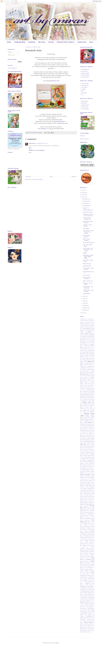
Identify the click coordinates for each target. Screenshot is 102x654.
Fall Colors (91, 428)
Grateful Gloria (85, 458)
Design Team (89, 413)
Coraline (85, 399)
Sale (83, 559)
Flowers (86, 441)
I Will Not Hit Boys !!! (88, 210)
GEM (88, 444)
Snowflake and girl (89, 575)
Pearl (87, 532)
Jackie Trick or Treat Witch (85, 476)
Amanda (82, 326)
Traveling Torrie (83, 608)
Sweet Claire (84, 597)
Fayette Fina (91, 432)
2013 (83, 312)
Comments (12, 55)
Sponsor (81, 583)
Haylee (81, 461)
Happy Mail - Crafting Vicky (88, 260)
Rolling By (92, 550)
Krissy (81, 483)
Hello (87, 463)
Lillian (89, 488)
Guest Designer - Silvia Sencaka (88, 268)
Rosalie (83, 551)
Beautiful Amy (87, 360)
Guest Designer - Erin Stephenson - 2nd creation (88, 249)
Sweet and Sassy (91, 595)
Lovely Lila (86, 496)
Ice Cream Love (91, 468)
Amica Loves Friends (89, 326)
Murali (91, 515)
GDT (81, 444)
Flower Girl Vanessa (86, 439)
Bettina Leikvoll (85, 73)
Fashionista (84, 432)
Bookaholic (91, 372)
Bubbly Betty (82, 380)
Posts (11, 52)
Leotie (87, 486)
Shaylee (86, 570)
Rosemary (86, 553)
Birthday (82, 363)
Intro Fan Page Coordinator (85, 471)
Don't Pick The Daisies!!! (86, 236)
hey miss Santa (88, 464)
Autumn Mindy (85, 352)
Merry (81, 505)
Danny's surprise (89, 407)
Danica (81, 407)
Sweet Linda (91, 597)
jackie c (89, 474)
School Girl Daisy (88, 566)
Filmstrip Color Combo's (65, 42)
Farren (93, 430)
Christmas (82, 396)
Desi (85, 411)
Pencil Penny (92, 532)
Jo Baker (84, 89)
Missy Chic (82, 513)
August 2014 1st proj (89, 348)
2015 (83, 194)
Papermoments (61, 121)
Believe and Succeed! (88, 281)
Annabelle (82, 333)
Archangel (83, 336)
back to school (86, 275)
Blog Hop (83, 367)
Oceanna (85, 524)
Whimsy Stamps (88, 622)
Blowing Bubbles (85, 370)
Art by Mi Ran (90, 336)
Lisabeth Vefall (85, 105)
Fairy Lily (92, 427)
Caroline (81, 388)
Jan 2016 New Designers (89, 477)
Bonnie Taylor (85, 101)
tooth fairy (82, 606)
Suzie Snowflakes (83, 595)
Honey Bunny (83, 468)
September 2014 (90, 567)
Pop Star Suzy (83, 537)
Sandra (92, 561)
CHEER (85, 253)
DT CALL (87, 419)
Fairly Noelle (88, 425)
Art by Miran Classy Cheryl (85, 337)
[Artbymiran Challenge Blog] (15, 184)
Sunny (84, 592)
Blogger (57, 642)
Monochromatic (91, 513)
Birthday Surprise (91, 366)
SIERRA (92, 572)
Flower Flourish (90, 438)
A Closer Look (83, 320)
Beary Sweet (90, 358)
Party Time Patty (83, 529)
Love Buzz (86, 494)
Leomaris (81, 486)
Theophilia (91, 605)
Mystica (81, 517)
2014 (83, 197)
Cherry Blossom (85, 394)
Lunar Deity (90, 499)
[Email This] (47, 132)
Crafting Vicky (86, 402)
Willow (81, 624)
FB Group (41, 42)
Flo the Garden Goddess (88, 242)
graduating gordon (84, 453)
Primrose (91, 539)
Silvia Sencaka (85, 106)
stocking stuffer (91, 589)
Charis (85, 393)
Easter (86, 421)
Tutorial (51, 42)
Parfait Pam (90, 528)
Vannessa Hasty (85, 108)
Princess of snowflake (84, 540)
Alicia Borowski (85, 69)
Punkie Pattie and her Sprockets (88, 222)
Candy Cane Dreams (89, 385)
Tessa (86, 605)
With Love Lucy (87, 631)
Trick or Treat (87, 611)
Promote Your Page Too (84, 138)
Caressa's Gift (90, 386)
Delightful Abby (86, 410)
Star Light (83, 588)
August (85, 208)
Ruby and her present (89, 556)
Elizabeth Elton (83, 424)
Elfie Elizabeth (88, 422)
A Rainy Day (88, 322)
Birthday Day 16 (83, 366)
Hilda (85, 466)
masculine (91, 501)
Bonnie (85, 372)
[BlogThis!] (49, 132)
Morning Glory (85, 515)
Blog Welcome (83, 369)
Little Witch (86, 493)
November (85, 201)
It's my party (89, 472)
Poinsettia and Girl (88, 535)
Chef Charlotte (91, 393)
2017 (83, 190)
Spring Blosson (89, 584)
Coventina (84, 400)
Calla (81, 385)
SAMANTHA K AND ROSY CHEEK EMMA (88, 257)
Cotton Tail (91, 399)
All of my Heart (84, 325)
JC (89, 479)
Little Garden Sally (84, 491)
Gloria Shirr (84, 103)
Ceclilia (83, 389)
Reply (30, 152)
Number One (87, 523)
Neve (88, 517)
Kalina (88, 482)
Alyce (91, 325)
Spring (87, 583)
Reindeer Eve (85, 546)
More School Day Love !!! (88, 272)
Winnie (92, 624)
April (84, 303)
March (84, 305)
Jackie (81, 474)
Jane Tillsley (84, 87)
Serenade (81, 570)
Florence (88, 436)
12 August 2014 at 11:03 (41, 143)
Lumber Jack (84, 499)
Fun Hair (83, 442)
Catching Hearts (91, 388)
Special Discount (88, 581)
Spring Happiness (91, 586)
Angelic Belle (90, 330)
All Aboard (92, 323)
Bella (85, 361)
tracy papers (89, 606)
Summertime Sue (85, 591)
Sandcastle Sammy (84, 561)
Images (91, 469)
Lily (93, 488)
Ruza (93, 558)
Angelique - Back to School (87, 225)
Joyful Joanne (84, 480)
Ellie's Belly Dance (90, 424)
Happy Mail (90, 460)
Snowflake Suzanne (83, 577)
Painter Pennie (87, 526)
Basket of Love (88, 356)
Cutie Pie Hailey (88, 405)
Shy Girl (81, 572)
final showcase (90, 435)
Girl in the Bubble (87, 447)
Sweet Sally (84, 599)
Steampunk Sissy (83, 589)
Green (91, 458)
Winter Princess (90, 627)
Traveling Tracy (91, 608)
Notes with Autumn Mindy (87, 245)
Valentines (88, 616)
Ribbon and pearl (84, 550)
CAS (86, 388)
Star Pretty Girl (90, 587)
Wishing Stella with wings (85, 630)
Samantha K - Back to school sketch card (88, 214)
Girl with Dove (90, 449)
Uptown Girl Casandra (86, 614)
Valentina (81, 616)
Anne (86, 333)
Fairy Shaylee (84, 428)
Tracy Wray (84, 93)
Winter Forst (90, 625)
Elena (81, 422)
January (85, 310)
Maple (81, 501)
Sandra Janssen (85, 77)
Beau (81, 360)
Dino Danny (85, 417)
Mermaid (82, 504)
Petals (89, 534)
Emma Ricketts (85, 85)
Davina (81, 408)
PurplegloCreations (83, 543)
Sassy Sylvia (87, 564)
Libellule (84, 488)
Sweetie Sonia (91, 599)
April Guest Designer (84, 334)
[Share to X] (50, 132)
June (84, 298)
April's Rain (91, 334)
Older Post (74, 176)
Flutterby (92, 441)
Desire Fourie (32, 143)
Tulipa (93, 611)
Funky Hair (90, 442)
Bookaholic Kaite (54, 80)
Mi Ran (86, 505)
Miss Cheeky (88, 509)
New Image (87, 520)
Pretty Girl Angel (91, 537)
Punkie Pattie (88, 542)
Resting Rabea (89, 548)
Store (91, 42)
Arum (91, 347)
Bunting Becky (83, 382)
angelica (82, 331)
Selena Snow (82, 567)
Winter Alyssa (83, 625)
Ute (82, 94)
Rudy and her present (84, 557)
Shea (92, 570)
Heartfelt (81, 463)
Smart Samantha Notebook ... (87, 277)
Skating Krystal (85, 573)
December (85, 199)
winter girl (82, 627)
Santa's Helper (86, 562)
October (85, 203)
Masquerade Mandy (83, 502)
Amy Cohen (86, 328)
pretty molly (84, 539)
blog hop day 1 (90, 367)
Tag (83, 600)
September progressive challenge (86, 569)
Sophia (85, 580)
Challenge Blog (19, 42)
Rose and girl (90, 551)
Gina (81, 447)
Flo (81, 436)
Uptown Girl (90, 613)
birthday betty (89, 363)
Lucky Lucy (91, 498)
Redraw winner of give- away (88, 545)
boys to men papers (86, 375)
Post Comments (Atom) (37, 179)
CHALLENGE (86, 293)
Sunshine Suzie (90, 592)
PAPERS (83, 528)
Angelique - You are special (87, 283)
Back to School (85, 355)
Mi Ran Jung (82, 135)
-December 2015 (83, 319)
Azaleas (87, 353)
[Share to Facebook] (51, 132)
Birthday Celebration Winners (86, 364)
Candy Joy (82, 386)
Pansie (93, 526)
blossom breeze (91, 369)
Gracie (93, 452)
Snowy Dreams (83, 578)
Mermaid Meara (89, 504)
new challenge (42, 128)
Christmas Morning (89, 396)
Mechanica (91, 502)
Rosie (91, 553)
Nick (83, 91)
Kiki (92, 482)
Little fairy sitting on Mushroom (87, 490)
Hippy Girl (90, 466)
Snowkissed (91, 577)
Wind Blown (86, 624)
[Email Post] (45, 132)
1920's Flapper (90, 319)
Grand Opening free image (89, 457)
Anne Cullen (84, 71)
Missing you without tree (88, 512)
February (85, 307)
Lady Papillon (86, 228)
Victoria (91, 617)
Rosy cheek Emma (84, 554)
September (85, 205)
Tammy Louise (83, 602)
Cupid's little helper (83, 404)
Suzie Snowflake (88, 594)
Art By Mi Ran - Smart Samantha (88, 290)
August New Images (87, 212)
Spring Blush (83, 586)
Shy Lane (87, 572)
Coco (89, 397)
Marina (86, 501)
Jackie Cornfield (85, 75)
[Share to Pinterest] (53, 132)
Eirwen (91, 420)
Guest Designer (83, 460)
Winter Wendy (90, 628)
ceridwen (86, 391)
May (84, 301)
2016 (83, 192)
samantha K (89, 559)
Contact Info (81, 42)
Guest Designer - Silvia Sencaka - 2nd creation (88, 232)
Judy (90, 480)
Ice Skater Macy (85, 469)
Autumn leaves (91, 350)
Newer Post (28, 176)
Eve (82, 425)
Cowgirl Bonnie (91, 400)
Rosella (81, 553)
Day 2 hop (86, 408)
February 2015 (83, 435)
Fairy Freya (86, 427)
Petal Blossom (83, 534)
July (84, 296)
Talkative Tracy (89, 600)
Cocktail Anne (83, 397)
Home (9, 42)
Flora (84, 436)
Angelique (89, 331)
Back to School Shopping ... (86, 239)
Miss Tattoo (87, 510)
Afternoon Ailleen (84, 323)
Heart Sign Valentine (88, 461)
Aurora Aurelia (85, 83)
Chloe (91, 394)
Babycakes (92, 353)
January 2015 (84, 479)
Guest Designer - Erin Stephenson (88, 287)
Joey (93, 479)
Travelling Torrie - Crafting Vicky (87, 218)
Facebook (31, 42)
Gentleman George (89, 446)
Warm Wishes (82, 619)
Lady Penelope (89, 485)
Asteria (81, 349)
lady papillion (87, 483)
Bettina (90, 361)
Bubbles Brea (90, 378)
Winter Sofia (83, 628)
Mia (88, 507)
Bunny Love (90, 380)
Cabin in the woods (89, 383)
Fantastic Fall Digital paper (85, 430)
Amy (81, 328)
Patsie (86, 531)
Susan (81, 594)
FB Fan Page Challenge (87, 433)
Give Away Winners (84, 450)
